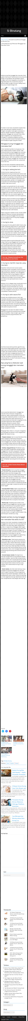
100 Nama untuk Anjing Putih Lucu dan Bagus (17, 938)
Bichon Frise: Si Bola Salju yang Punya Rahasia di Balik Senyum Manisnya (13, 968)
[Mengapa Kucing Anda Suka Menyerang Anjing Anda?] (18, 739)
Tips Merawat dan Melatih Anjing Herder (14, 988)
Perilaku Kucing (7, 761)
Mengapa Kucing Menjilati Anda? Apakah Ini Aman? (6, 744)
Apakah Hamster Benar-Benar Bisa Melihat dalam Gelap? (13, 994)
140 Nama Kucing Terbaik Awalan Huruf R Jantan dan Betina (16, 960)
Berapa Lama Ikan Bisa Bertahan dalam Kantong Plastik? (16, 930)
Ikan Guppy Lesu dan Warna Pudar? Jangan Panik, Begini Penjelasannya (13, 978)
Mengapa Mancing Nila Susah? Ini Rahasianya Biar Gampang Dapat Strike (14, 972)
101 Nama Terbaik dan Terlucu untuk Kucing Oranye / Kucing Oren (17, 914)
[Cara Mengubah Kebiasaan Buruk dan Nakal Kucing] (6, 750)
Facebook (12, 763)
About (3, 1017)
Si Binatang (14, 30)
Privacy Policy (21, 1017)
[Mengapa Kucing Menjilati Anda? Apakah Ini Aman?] (6, 739)
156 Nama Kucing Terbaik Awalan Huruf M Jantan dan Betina (16, 919)
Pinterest (16, 763)
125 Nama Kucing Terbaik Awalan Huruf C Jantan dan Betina (16, 925)
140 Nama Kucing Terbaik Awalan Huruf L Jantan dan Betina (16, 943)
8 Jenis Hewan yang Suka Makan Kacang (16, 934)
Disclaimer (14, 1017)
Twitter (7, 763)
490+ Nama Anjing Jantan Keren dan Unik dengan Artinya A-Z (16, 954)
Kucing (6, 39)
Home (2, 39)
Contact (8, 1017)
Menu (2, 35)
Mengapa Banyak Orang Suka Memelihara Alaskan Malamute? (12, 982)
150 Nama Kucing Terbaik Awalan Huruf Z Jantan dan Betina (16, 949)
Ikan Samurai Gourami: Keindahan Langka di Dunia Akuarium (12, 990)
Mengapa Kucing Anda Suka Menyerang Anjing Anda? (18, 744)
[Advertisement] (14, 14)
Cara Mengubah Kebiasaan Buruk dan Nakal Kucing (5, 755)
